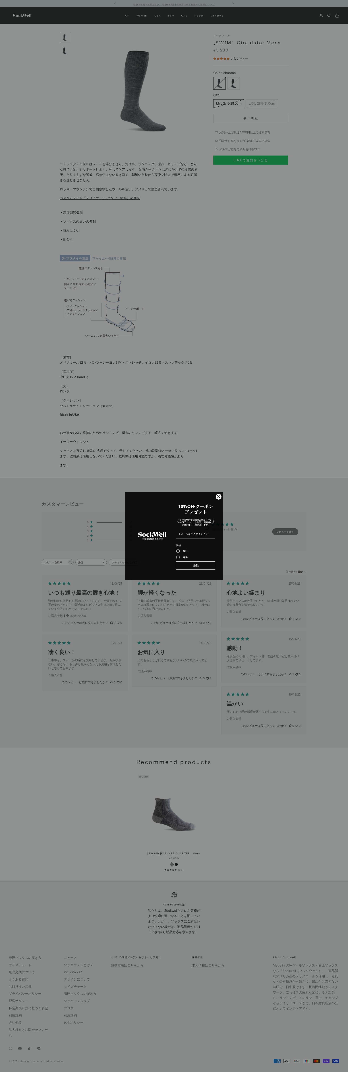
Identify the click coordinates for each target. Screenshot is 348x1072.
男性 (185, 557)
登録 (196, 565)
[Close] (218, 496)
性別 (178, 545)
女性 (185, 550)
